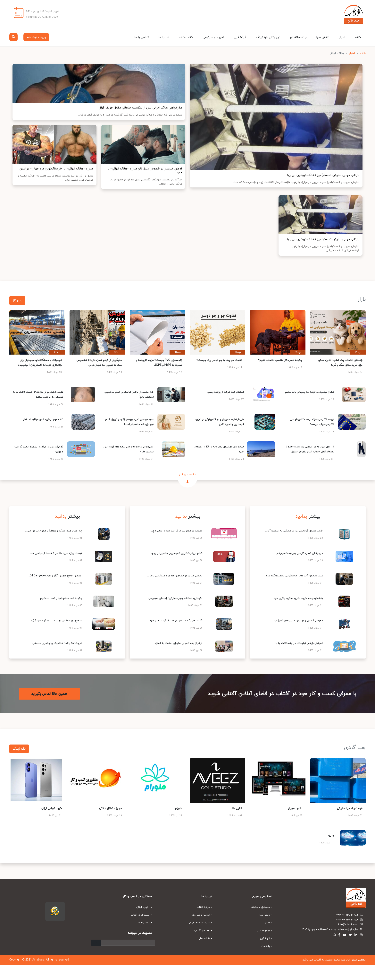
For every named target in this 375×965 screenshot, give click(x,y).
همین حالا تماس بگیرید (49, 693)
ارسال (96, 942)
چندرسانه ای (298, 37)
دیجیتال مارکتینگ (268, 37)
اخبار (342, 37)
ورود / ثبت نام (36, 37)
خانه (358, 37)
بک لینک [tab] (19, 748)
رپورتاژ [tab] (17, 300)
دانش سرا (322, 37)
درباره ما (163, 37)
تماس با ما (141, 37)
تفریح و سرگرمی (213, 37)
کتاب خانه (186, 37)
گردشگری (240, 37)
